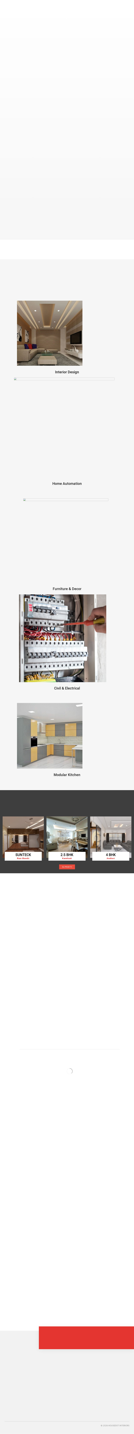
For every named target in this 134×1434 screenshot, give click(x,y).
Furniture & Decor (67, 589)
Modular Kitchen (67, 775)
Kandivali (67, 858)
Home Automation (67, 483)
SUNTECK (23, 854)
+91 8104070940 (13, 1374)
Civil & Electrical (67, 688)
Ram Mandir (23, 858)
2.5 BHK (67, 854)
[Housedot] (37, 8)
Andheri (111, 858)
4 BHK (111, 854)
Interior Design (67, 372)
